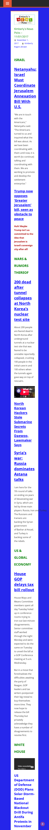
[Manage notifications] (42, 824)
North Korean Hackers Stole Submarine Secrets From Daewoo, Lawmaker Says (23, 424)
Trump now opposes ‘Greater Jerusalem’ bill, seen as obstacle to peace (23, 205)
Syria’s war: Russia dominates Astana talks (24, 466)
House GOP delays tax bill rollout (24, 581)
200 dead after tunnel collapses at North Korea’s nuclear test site (23, 300)
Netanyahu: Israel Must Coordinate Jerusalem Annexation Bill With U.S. (25, 88)
